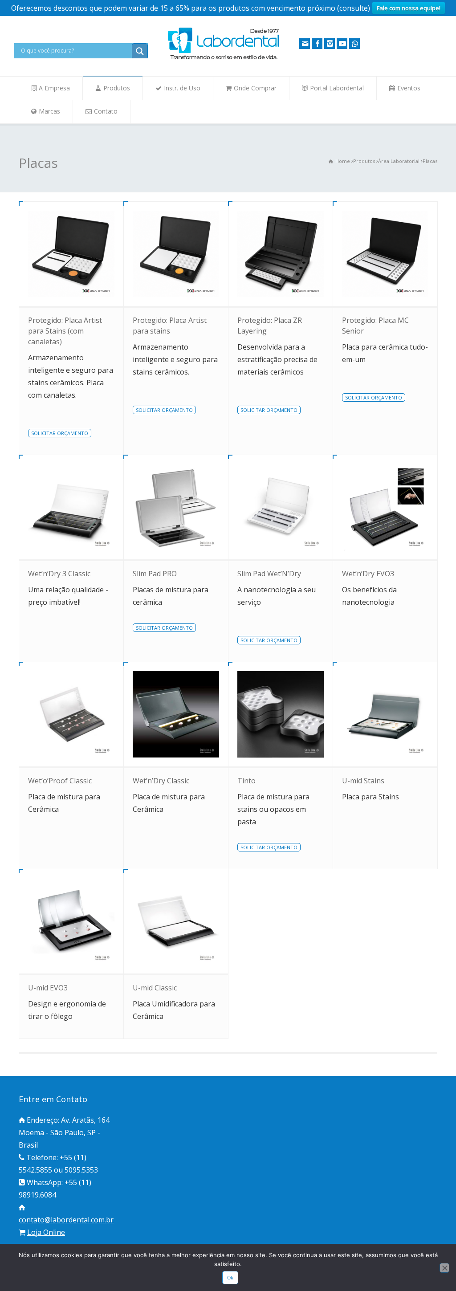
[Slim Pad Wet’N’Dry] (280, 507)
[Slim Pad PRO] (176, 507)
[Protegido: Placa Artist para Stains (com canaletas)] (71, 254)
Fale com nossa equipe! (408, 8)
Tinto (246, 781)
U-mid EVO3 (48, 988)
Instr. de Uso (182, 88)
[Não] (444, 1268)
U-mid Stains (363, 781)
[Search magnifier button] (140, 51)
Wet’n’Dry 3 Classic (59, 573)
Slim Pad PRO (155, 573)
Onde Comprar (255, 88)
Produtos (116, 88)
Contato (106, 111)
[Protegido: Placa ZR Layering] (280, 254)
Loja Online (46, 1232)
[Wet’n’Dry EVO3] (385, 507)
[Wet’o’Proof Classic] (71, 714)
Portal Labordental (337, 88)
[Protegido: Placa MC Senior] (385, 254)
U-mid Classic (155, 988)
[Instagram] (329, 43)
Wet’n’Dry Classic (161, 781)
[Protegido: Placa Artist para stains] (176, 254)
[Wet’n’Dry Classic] (176, 714)
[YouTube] (342, 43)
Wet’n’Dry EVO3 (368, 573)
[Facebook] (317, 43)
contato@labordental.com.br (66, 1220)
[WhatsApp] (354, 43)
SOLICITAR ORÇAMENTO (59, 433)
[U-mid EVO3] (71, 921)
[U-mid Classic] (176, 921)
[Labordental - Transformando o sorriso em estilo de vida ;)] (223, 59)
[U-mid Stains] (385, 714)
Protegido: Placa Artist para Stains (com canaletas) (65, 330)
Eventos (408, 88)
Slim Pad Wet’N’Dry (269, 573)
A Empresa (54, 88)
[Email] (304, 43)
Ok (230, 1278)
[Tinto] (280, 714)
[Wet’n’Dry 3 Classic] (71, 507)
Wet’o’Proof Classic (60, 781)
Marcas (49, 111)
